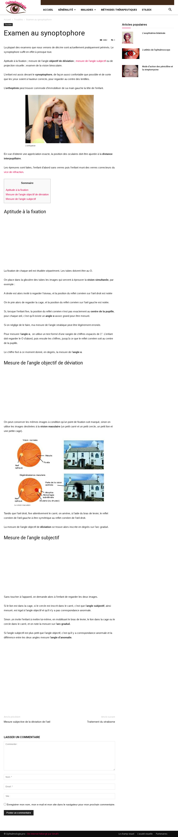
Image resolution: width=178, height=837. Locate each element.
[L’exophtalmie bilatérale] (127, 38)
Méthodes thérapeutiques (119, 9)
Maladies (87, 9)
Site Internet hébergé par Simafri (43, 833)
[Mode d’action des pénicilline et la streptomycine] (130, 71)
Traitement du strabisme (101, 721)
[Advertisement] (59, 242)
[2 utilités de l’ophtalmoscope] (130, 53)
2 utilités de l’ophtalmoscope (156, 50)
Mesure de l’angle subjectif (21, 198)
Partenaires (161, 833)
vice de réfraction (13, 171)
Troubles (18, 19)
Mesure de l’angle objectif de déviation (27, 194)
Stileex (146, 9)
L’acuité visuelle (145, 833)
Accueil (48, 9)
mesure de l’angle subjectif (91, 60)
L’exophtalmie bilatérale (153, 33)
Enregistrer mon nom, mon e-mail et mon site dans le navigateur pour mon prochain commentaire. (61, 804)
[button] (170, 10)
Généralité (65, 9)
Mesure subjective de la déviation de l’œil (27, 721)
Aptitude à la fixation (17, 189)
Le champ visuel (126, 833)
